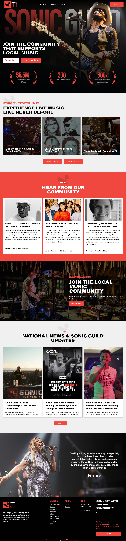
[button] (11, 60)
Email (97, 513)
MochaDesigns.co (75, 540)
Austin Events (9, 145)
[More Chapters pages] (56, 4)
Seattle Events (49, 145)
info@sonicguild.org (86, 510)
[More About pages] (45, 4)
